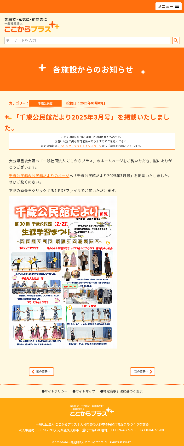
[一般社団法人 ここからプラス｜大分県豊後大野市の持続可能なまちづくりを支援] (32, 31)
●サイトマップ (83, 391)
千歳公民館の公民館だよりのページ (39, 175)
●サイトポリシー (54, 391)
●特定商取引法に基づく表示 (121, 391)
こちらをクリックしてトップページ (80, 146)
